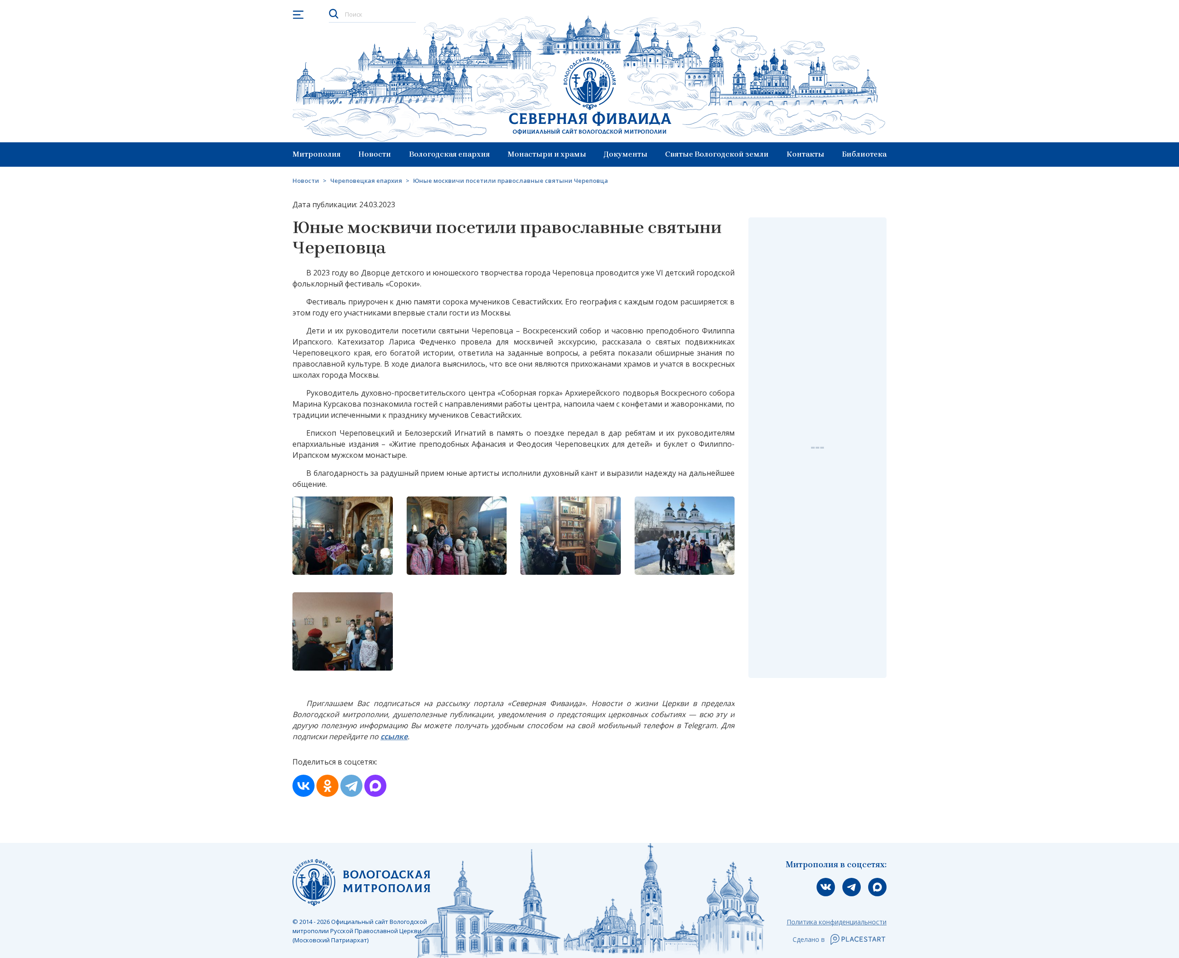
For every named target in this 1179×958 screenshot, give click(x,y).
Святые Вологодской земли (717, 154)
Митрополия (316, 154)
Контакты (805, 154)
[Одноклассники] (327, 786)
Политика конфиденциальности (837, 921)
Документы (626, 154)
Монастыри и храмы (547, 154)
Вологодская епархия (449, 154)
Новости (374, 154)
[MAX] (375, 786)
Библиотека (864, 154)
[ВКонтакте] (303, 786)
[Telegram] (351, 786)
